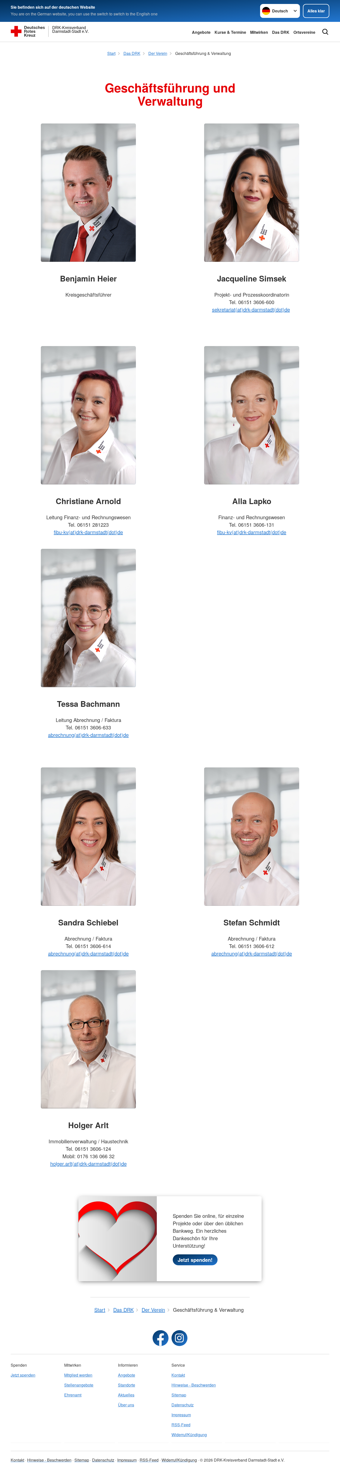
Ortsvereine (304, 32)
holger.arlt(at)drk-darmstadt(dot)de (88, 1163)
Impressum (181, 1415)
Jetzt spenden (23, 1375)
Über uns (126, 1405)
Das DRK (280, 32)
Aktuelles (126, 1395)
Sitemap (178, 1395)
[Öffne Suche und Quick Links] (325, 32)
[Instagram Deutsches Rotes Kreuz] (179, 1338)
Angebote (201, 32)
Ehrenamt (72, 1395)
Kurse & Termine (230, 32)
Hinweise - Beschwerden (193, 1385)
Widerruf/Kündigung (189, 1434)
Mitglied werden (78, 1375)
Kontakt (178, 1375)
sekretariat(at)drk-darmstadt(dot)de (251, 309)
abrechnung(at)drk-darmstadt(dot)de (88, 734)
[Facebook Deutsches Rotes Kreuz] (161, 1338)
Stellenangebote (78, 1385)
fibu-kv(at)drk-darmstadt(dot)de (88, 532)
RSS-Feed (180, 1425)
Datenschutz (182, 1405)
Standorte (126, 1385)
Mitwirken (259, 32)
